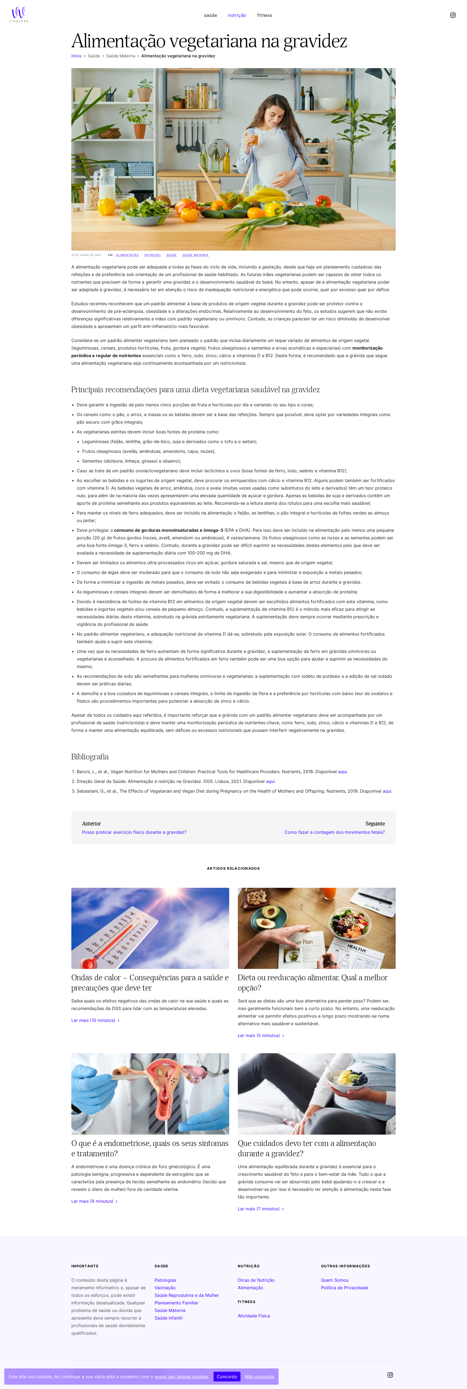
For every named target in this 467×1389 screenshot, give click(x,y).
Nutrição (153, 255)
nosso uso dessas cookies (181, 1376)
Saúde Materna (195, 255)
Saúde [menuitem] (210, 15)
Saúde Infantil (168, 1318)
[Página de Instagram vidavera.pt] (453, 15)
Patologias (165, 1280)
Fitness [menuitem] (264, 15)
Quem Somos (334, 1280)
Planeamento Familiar (176, 1302)
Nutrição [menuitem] (237, 15)
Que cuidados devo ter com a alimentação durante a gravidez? (307, 1148)
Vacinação (165, 1287)
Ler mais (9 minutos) (94, 1201)
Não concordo (259, 1376)
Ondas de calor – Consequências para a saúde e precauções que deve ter (150, 982)
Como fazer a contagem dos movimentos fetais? (335, 832)
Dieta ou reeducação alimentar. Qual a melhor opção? (313, 982)
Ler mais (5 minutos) (261, 1035)
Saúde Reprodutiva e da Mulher (187, 1295)
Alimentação (127, 255)
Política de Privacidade (344, 1287)
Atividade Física (254, 1315)
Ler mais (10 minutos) (95, 1020)
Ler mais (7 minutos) (261, 1208)
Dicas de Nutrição (256, 1280)
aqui (342, 771)
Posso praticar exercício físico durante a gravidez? (134, 832)
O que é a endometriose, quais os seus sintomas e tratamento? (150, 1148)
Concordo (227, 1376)
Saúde (171, 255)
